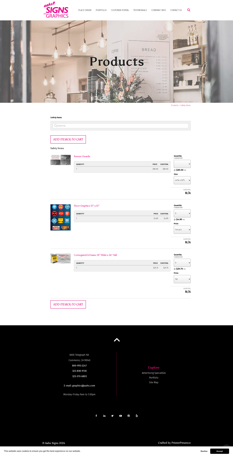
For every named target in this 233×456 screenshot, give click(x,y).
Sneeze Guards (82, 156)
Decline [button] (204, 451)
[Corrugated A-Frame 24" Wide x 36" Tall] (60, 258)
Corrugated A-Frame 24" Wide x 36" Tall (95, 255)
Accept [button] (219, 451)
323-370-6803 (79, 376)
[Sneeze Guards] (60, 159)
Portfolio (101, 10)
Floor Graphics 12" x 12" (87, 205)
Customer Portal (120, 10)
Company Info (158, 10)
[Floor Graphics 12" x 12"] (60, 217)
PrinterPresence (181, 442)
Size (176, 174)
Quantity (178, 156)
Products (174, 105)
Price (176, 224)
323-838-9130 (79, 370)
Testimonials (140, 10)
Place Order (84, 10)
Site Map (153, 382)
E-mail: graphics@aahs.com (79, 385)
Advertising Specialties (154, 372)
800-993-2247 (79, 365)
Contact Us (176, 10)
